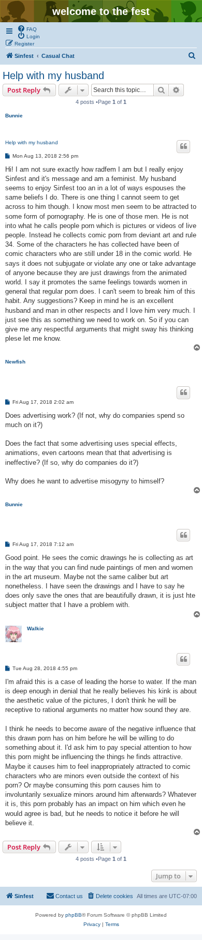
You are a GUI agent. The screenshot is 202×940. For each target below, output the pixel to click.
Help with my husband (53, 75)
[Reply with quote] (183, 146)
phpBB (73, 915)
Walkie (35, 628)
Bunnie (14, 115)
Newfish (15, 362)
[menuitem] (27, 28)
